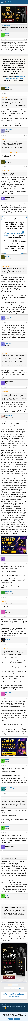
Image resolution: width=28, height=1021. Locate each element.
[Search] (26, 1)
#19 (26, 852)
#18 (26, 832)
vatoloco (8, 558)
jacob (7, 87)
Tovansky (8, 317)
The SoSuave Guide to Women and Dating (14, 77)
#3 (26, 135)
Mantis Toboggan (10, 788)
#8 (26, 349)
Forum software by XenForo (12, 1010)
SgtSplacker (9, 415)
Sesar (3, 30)
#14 (26, 644)
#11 (26, 563)
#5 (26, 203)
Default (4, 1004)
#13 (26, 616)
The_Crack (8, 129)
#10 (26, 421)
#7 (26, 322)
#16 (26, 765)
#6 (26, 262)
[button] (1, 2)
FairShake (8, 591)
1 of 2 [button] (10, 985)
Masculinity (9, 639)
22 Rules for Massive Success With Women (15, 234)
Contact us (3, 1006)
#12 (26, 597)
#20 (26, 901)
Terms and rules (11, 1006)
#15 (26, 698)
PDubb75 (8, 611)
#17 (26, 793)
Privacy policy (19, 1006)
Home (2, 1008)
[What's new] (23, 1)
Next (15, 985)
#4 (26, 166)
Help (24, 1006)
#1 (26, 39)
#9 (26, 387)
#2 (26, 93)
